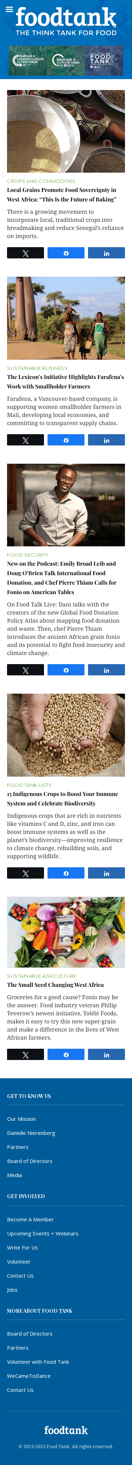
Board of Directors (29, 1160)
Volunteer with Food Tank (38, 1361)
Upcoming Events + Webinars (42, 1233)
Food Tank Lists (29, 785)
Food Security (28, 555)
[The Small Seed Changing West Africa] (66, 932)
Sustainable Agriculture (41, 976)
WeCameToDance (29, 1375)
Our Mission (21, 1118)
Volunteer (19, 1261)
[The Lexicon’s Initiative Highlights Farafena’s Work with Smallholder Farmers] (66, 318)
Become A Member (30, 1219)
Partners (18, 1146)
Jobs (12, 1289)
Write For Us (22, 1247)
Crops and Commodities (41, 181)
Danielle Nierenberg (31, 1132)
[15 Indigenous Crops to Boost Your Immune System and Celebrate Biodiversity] (66, 735)
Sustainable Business (37, 368)
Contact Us (20, 1275)
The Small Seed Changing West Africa (55, 985)
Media (14, 1174)
